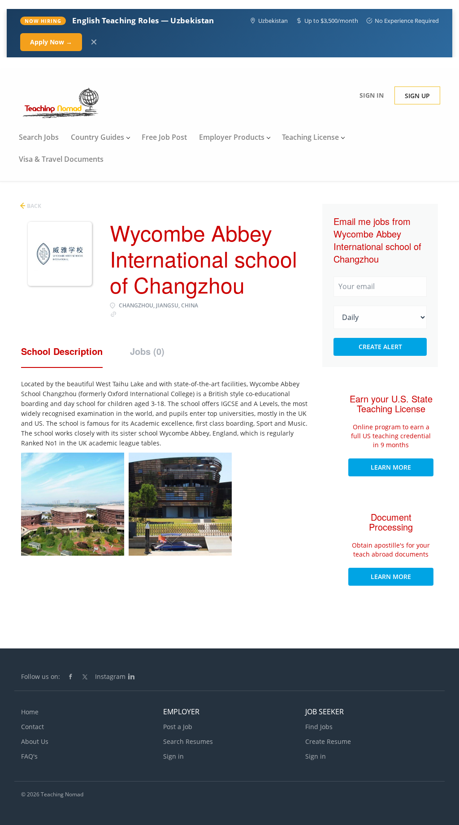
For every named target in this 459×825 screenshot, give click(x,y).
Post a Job (177, 726)
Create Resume (328, 741)
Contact (32, 726)
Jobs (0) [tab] (147, 351)
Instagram (110, 676)
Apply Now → (51, 42)
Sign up (417, 95)
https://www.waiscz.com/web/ (161, 313)
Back (33, 206)
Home (30, 712)
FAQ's (29, 756)
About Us (34, 741)
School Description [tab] (62, 351)
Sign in (371, 95)
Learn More (391, 467)
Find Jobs (319, 726)
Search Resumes (188, 741)
